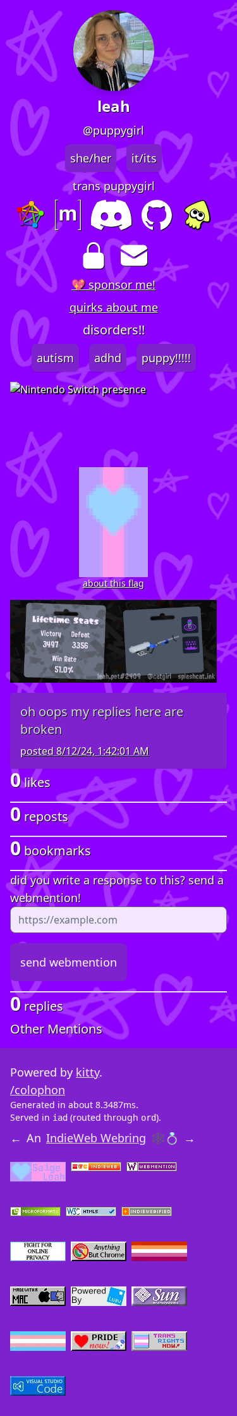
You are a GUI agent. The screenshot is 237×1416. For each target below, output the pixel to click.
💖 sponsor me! (113, 284)
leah (113, 106)
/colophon (37, 1089)
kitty (87, 1072)
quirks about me (114, 307)
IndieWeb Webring (96, 1137)
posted (84, 751)
